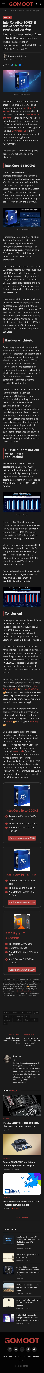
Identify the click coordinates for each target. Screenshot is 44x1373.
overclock (20, 1016)
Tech (11, 1357)
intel (5, 1016)
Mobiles (18, 1357)
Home (5, 1357)
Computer (7, 17)
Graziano (11, 56)
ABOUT (22, 1360)
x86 (5, 1024)
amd (21, 1013)
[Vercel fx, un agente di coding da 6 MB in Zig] (8, 1257)
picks (27, 1016)
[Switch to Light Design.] (40, 4)
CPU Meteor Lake (20, 130)
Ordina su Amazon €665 (22, 902)
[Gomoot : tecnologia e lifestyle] (21, 4)
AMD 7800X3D (31, 689)
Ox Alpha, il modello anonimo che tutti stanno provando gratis (28, 1287)
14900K (8, 721)
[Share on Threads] (23, 65)
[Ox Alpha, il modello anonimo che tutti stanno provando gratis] (8, 1287)
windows (34, 1020)
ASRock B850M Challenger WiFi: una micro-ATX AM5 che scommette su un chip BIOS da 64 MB (28, 1271)
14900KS (34, 721)
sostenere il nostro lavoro (24, 991)
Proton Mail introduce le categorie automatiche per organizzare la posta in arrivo (28, 1317)
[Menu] (3, 4)
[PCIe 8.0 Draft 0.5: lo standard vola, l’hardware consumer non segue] (22, 1105)
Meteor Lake (18, 751)
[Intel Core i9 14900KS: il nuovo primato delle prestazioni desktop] (22, 91)
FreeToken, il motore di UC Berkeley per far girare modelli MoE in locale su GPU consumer (28, 1241)
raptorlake (17, 1020)
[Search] (36, 4)
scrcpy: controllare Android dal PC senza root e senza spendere (28, 1302)
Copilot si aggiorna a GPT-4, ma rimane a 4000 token (11, 1040)
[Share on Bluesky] (19, 65)
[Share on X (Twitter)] (12, 65)
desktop (28, 1013)
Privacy (36, 1357)
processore (7, 1020)
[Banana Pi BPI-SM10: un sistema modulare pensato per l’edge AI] (22, 1144)
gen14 (36, 1013)
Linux (12, 1016)
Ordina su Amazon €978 (22, 838)
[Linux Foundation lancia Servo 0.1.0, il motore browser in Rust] (22, 1184)
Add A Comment (22, 1217)
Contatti (27, 1357)
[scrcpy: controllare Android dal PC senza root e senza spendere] (8, 1302)
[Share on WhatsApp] (16, 65)
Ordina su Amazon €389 (22, 969)
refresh (26, 1020)
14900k (6, 1013)
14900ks (14, 1013)
